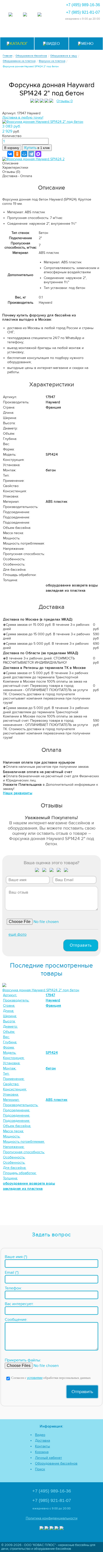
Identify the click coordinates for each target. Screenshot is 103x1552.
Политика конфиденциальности (52, 1518)
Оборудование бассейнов (56, 1463)
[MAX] (38, 154)
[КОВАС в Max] (11, 14)
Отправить (81, 945)
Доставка (42, 1440)
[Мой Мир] (24, 154)
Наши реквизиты (17, 793)
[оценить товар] (37, 871)
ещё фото (17, 934)
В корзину (11, 148)
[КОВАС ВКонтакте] (56, 1528)
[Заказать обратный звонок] (76, 30)
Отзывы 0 (64, 101)
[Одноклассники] (17, 154)
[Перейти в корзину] (88, 30)
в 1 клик (37, 147)
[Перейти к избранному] (51, 30)
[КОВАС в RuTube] (39, 14)
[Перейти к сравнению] (39, 30)
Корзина (41, 1452)
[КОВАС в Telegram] (25, 14)
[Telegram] (31, 154)
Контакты (42, 1446)
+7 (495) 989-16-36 (83, 5)
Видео (40, 1435)
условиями (34, 1378)
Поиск (40, 1469)
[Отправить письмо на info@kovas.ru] (64, 30)
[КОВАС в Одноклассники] (62, 1528)
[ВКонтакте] (10, 154)
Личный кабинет (48, 1458)
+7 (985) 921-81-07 (83, 12)
